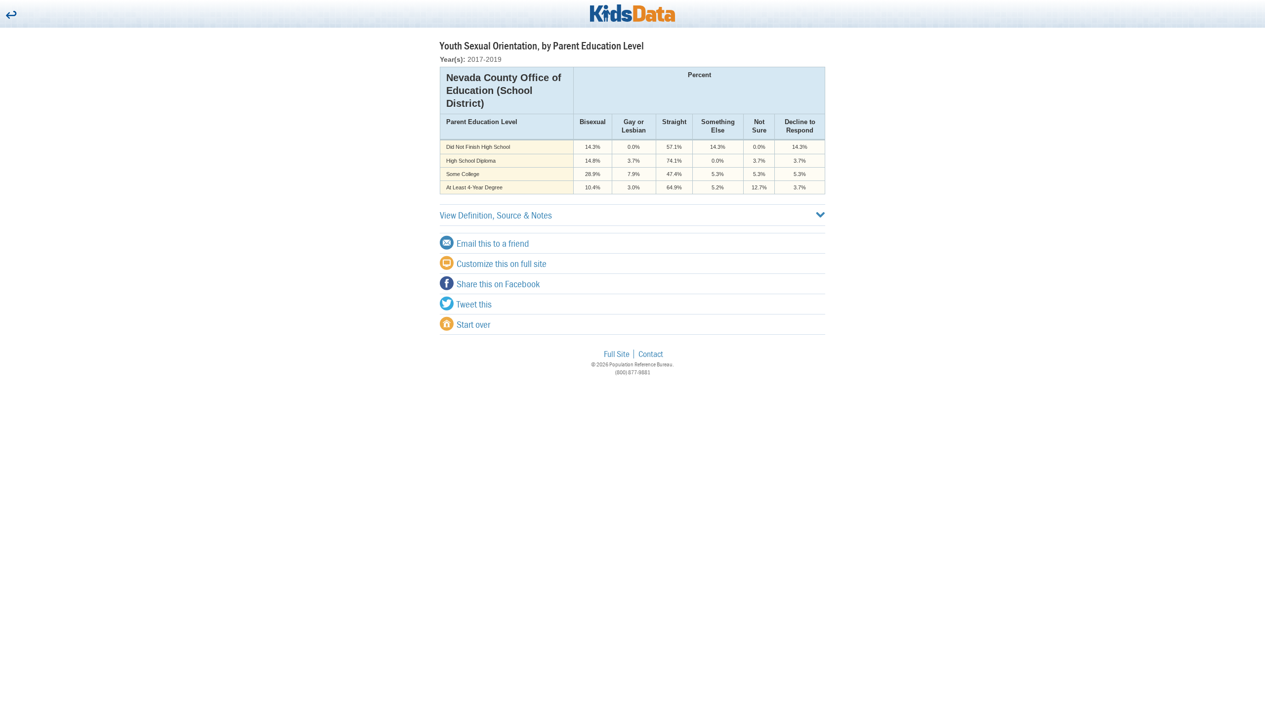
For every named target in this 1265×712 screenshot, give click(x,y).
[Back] (11, 15)
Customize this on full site (502, 263)
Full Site (617, 353)
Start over (473, 324)
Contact (650, 353)
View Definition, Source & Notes (496, 215)
